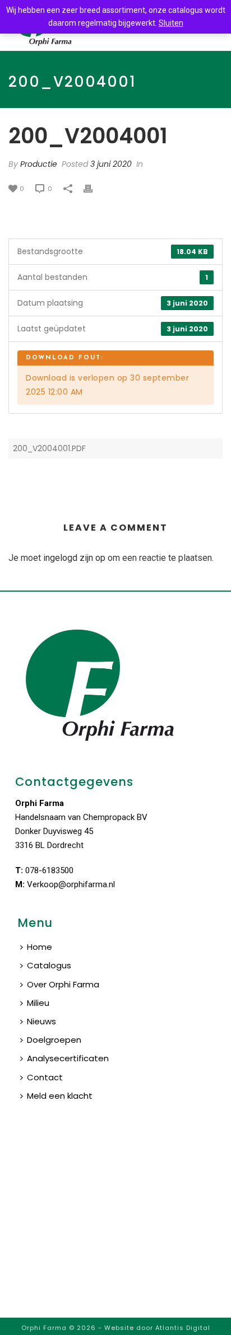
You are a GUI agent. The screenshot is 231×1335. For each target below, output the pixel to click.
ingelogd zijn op (74, 557)
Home (39, 947)
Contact (45, 1077)
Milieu (38, 1003)
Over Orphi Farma (63, 984)
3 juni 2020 (111, 164)
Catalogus (49, 965)
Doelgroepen (54, 1040)
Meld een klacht (60, 1096)
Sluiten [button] (171, 22)
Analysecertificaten (68, 1058)
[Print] (94, 188)
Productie (38, 164)
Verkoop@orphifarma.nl (71, 884)
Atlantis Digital (182, 1327)
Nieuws (41, 1021)
